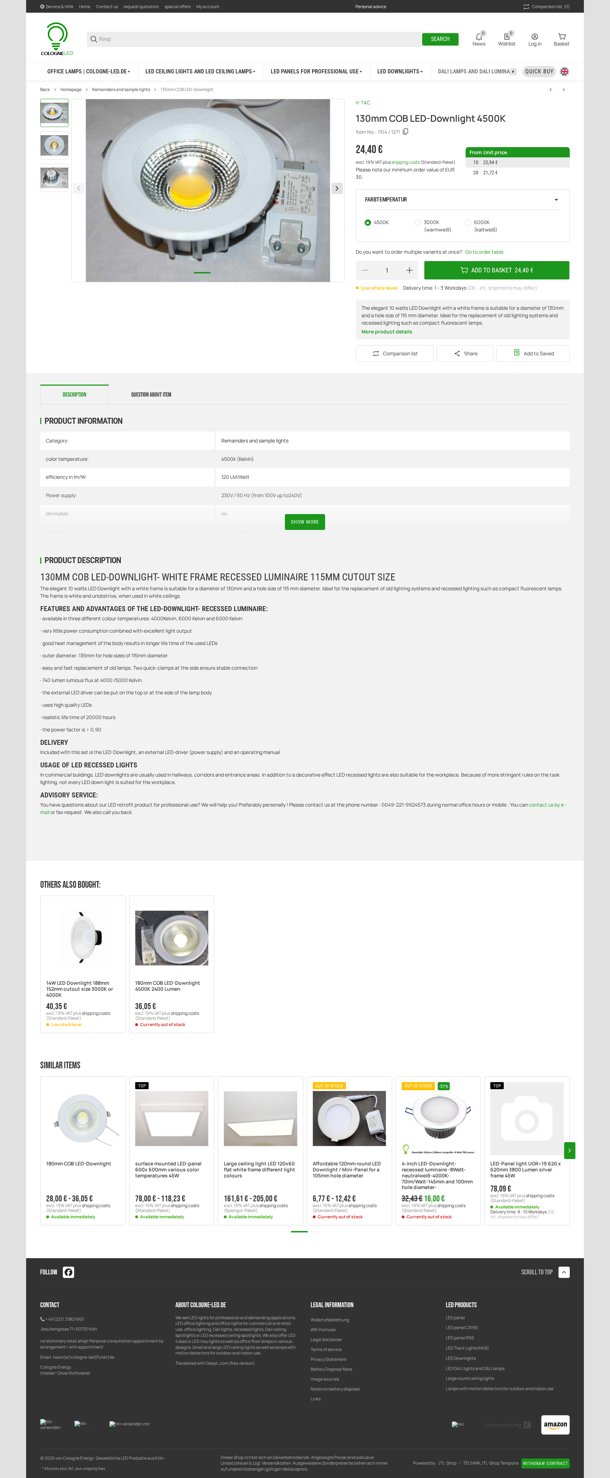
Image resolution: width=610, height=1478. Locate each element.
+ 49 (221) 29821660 (64, 1319)
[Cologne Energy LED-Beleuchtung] (58, 38)
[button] (463, 199)
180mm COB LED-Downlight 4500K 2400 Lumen (167, 986)
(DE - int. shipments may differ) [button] (502, 287)
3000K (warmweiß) (437, 226)
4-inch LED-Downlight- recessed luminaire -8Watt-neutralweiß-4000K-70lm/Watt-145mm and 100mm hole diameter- (437, 1175)
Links (316, 1399)
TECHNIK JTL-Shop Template (491, 1463)
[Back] (78, 188)
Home (84, 7)
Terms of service (326, 1349)
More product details (386, 331)
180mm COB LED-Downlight (78, 1164)
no (224, 513)
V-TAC (363, 102)
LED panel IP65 (460, 1338)
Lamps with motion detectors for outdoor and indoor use (500, 1389)
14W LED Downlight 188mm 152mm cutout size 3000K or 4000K (79, 989)
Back (45, 90)
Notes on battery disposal (335, 1389)
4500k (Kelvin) (237, 459)
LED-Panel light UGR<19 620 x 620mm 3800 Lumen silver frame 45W (525, 1169)
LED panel (455, 1318)
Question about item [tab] (151, 394)
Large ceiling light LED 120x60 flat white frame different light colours (259, 1169)
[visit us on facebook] (68, 1272)
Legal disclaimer (326, 1340)
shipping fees (94, 1468)
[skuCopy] (405, 131)
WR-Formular (323, 1330)
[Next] (337, 188)
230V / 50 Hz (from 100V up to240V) (261, 495)
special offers (178, 7)
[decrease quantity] (365, 270)
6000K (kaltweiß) (485, 226)
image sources (325, 1379)
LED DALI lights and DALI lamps (475, 1368)
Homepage (71, 90)
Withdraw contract (545, 1463)
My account (207, 7)
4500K (381, 222)
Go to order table (484, 251)
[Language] (564, 71)
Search (440, 39)
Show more (305, 522)
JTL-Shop (447, 1463)
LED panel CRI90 (462, 1328)
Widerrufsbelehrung (330, 1320)
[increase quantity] (409, 270)
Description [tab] (74, 394)
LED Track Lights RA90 (467, 1348)
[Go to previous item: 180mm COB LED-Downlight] (551, 90)
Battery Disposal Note (331, 1369)
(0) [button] (551, 7)
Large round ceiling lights (470, 1378)
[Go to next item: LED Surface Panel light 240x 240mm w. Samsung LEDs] (564, 90)
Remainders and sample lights (121, 90)
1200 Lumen (235, 532)
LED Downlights (461, 1358)
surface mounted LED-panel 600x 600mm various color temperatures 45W (168, 1169)
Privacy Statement (329, 1359)
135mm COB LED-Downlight (187, 90)
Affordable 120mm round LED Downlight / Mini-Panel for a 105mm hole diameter (347, 1169)
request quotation (141, 7)
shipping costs (405, 162)
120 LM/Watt (235, 476)
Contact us (107, 7)
